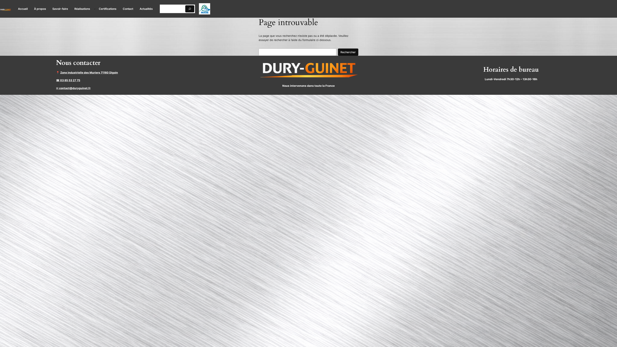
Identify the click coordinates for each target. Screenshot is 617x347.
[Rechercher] (189, 8)
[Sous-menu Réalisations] (95, 9)
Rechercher (348, 52)
